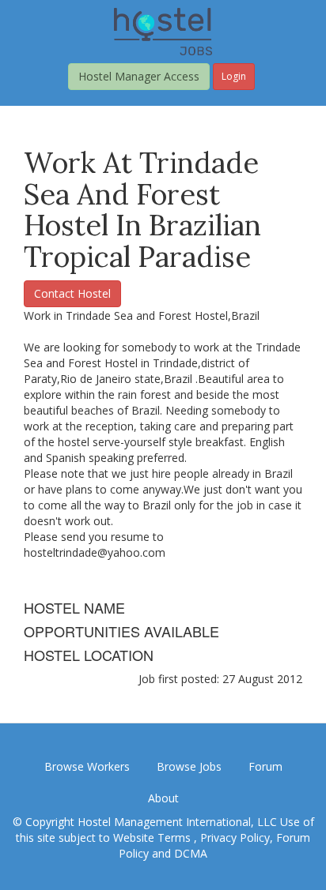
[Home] (163, 30)
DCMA (190, 853)
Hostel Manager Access (138, 76)
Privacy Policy (235, 837)
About (163, 798)
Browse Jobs (189, 766)
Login (234, 76)
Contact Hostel (72, 293)
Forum (265, 766)
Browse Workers (87, 766)
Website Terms (153, 837)
